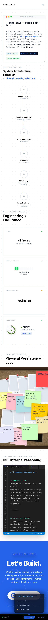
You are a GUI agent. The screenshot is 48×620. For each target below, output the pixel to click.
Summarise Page (22, 601)
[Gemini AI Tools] (42, 467)
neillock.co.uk (9, 5)
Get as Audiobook (23, 605)
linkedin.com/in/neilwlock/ (21, 78)
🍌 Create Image (23, 609)
